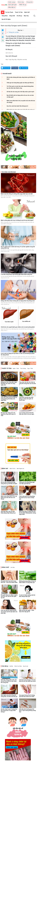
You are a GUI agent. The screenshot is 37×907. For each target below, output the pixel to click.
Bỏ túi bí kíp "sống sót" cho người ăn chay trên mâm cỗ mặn (8, 414)
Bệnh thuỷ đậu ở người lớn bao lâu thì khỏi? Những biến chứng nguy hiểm (27, 513)
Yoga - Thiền (30, 368)
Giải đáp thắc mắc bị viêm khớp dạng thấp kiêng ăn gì (8, 512)
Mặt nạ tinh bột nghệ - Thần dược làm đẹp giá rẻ (26, 611)
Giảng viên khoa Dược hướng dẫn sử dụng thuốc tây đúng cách (18, 301)
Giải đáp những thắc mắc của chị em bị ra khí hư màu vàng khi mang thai (9, 681)
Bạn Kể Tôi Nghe (6, 19)
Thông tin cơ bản (13, 32)
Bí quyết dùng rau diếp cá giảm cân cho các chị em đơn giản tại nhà (9, 596)
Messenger (25, 68)
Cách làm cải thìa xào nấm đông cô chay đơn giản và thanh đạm (26, 399)
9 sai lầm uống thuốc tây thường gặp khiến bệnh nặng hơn (16, 274)
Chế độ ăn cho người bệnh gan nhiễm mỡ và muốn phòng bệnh (18, 327)
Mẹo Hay (26, 15)
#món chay (21, 2)
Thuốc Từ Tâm (19, 12)
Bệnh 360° (27, 12)
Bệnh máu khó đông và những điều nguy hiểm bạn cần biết (17, 194)
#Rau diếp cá (11, 7)
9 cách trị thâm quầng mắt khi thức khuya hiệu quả (27, 595)
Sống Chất (12, 15)
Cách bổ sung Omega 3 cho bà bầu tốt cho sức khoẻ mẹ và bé (27, 680)
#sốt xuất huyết (12, 4)
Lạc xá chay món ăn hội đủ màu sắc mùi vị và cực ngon (26, 413)
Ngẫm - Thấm (16, 368)
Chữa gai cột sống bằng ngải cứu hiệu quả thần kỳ (27, 483)
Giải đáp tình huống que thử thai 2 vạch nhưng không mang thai (27, 710)
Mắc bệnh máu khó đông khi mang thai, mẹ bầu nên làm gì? (9, 696)
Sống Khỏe (5, 15)
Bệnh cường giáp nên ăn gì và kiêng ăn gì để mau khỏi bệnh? (17, 220)
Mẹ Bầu (11, 666)
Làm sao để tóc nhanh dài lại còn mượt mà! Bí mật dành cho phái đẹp (9, 612)
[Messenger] (2, 37)
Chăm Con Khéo (18, 666)
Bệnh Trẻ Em (12, 468)
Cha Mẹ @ (19, 15)
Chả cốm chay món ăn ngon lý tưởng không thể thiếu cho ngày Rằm (9, 399)
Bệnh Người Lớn (20, 468)
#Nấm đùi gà (22, 4)
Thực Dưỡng (23, 368)
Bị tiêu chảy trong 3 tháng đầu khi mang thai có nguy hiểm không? (9, 710)
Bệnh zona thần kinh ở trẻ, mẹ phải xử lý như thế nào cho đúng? (9, 498)
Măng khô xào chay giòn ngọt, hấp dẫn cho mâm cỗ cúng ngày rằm (9, 384)
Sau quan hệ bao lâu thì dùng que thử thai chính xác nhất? (27, 696)
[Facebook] (2, 33)
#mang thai (30, 2)
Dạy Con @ (25, 666)
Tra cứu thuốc (9, 12)
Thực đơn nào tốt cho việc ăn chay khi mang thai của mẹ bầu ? (27, 384)
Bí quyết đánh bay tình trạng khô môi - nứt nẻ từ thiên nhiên (9, 581)
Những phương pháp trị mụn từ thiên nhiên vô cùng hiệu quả (27, 582)
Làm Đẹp (12, 567)
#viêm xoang (11, 2)
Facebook (15, 68)
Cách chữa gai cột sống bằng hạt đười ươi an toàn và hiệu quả (27, 498)
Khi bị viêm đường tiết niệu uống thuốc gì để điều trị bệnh (9, 483)
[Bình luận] (2, 40)
